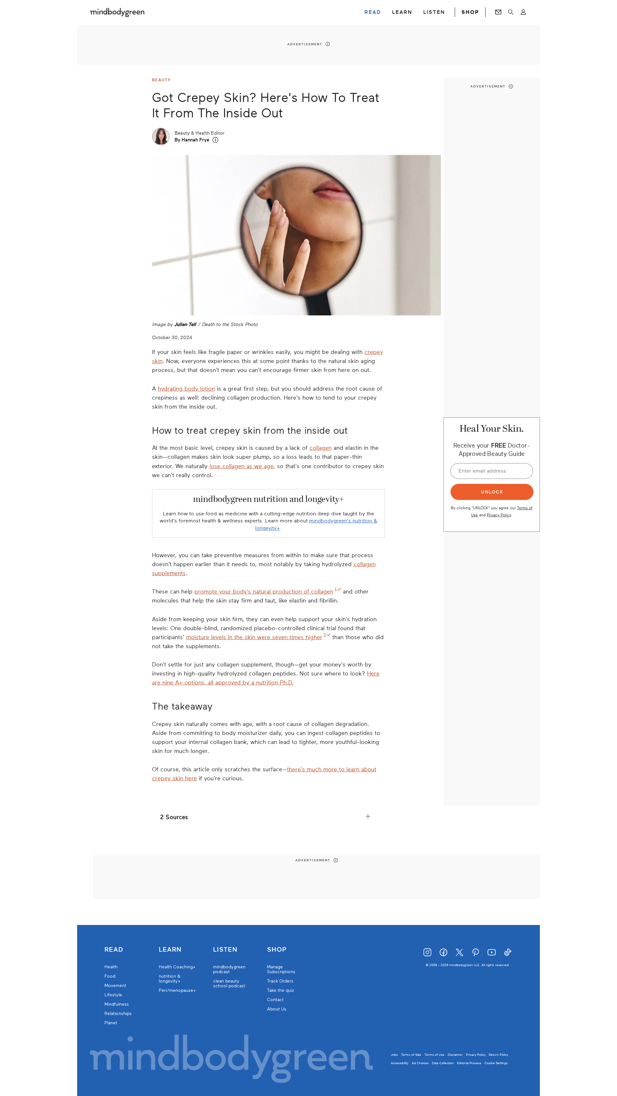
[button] (215, 140)
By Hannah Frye (191, 139)
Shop (277, 949)
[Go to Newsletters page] (498, 12)
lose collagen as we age (241, 466)
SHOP (470, 12)
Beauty (161, 80)
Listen (225, 949)
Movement (115, 985)
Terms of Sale (411, 1054)
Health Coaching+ (177, 967)
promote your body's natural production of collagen (263, 591)
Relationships (118, 1013)
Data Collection (443, 1063)
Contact (275, 999)
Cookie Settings (496, 1063)
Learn (170, 949)
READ (372, 12)
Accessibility (399, 1063)
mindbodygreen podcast (229, 969)
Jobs (394, 1054)
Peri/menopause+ (177, 990)
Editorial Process (469, 1063)
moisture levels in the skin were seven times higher (254, 637)
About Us (276, 1009)
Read (113, 949)
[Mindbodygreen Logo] (117, 12)
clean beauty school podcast (229, 983)
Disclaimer (455, 1054)
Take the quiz (280, 990)
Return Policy (498, 1054)
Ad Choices (420, 1063)
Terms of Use (434, 1054)
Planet (110, 1022)
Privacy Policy (499, 514)
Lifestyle (113, 994)
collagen (320, 448)
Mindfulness (116, 1004)
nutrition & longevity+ (170, 978)
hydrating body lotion (186, 388)
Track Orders (280, 981)
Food (109, 976)
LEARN (402, 12)
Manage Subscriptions (281, 969)
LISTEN (434, 12)
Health (111, 967)
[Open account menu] (523, 12)
